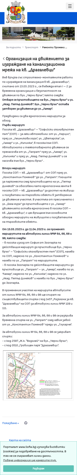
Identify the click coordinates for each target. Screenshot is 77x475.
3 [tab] (54, 36)
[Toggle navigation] (70, 6)
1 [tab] (47, 36)
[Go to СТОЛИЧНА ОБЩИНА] (16, 12)
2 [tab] (51, 36)
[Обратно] (3, 59)
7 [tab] (69, 36)
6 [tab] (66, 36)
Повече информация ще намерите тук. (30, 460)
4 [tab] (58, 36)
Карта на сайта (20, 440)
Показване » (10, 423)
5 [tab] (62, 36)
